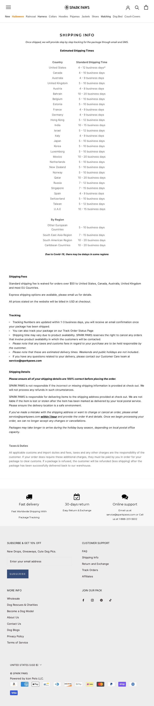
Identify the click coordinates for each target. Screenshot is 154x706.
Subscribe (18, 574)
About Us (13, 617)
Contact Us (14, 623)
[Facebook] (83, 600)
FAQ (84, 551)
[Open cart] (146, 7)
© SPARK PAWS (19, 673)
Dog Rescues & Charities (22, 604)
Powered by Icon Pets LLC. (27, 678)
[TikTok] (110, 600)
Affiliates (87, 576)
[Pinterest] (101, 600)
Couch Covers (132, 16)
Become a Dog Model (20, 611)
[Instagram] (92, 600)
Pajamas (75, 16)
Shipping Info (90, 557)
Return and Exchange (95, 563)
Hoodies (63, 16)
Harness (42, 16)
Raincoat (31, 16)
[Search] (137, 7)
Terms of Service (17, 642)
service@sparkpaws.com (25, 360)
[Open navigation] (8, 7)
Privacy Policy (15, 636)
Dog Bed (118, 16)
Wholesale (13, 598)
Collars (53, 16)
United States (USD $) (24, 664)
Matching (106, 16)
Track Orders (90, 570)
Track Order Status (74, 330)
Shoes (95, 16)
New (7, 16)
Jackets (86, 16)
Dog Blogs (13, 629)
